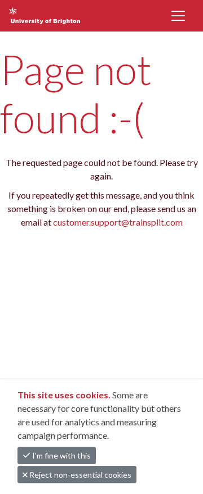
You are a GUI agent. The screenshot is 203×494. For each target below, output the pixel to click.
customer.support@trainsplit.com (118, 222)
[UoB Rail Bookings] (57, 16)
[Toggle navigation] (178, 16)
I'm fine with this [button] (60, 455)
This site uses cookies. (64, 394)
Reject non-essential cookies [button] (79, 474)
